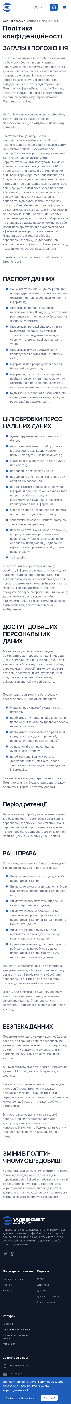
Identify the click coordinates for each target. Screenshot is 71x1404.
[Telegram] (5, 1254)
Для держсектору (47, 1302)
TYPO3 (40, 1279)
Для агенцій (43, 1290)
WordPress (43, 1284)
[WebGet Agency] (24, 1220)
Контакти (8, 1290)
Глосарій (8, 1323)
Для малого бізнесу (48, 1296)
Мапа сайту (9, 1343)
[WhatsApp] (12, 1254)
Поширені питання (13, 1279)
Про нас (7, 1284)
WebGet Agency (13, 20)
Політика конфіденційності (18, 1329)
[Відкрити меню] (64, 7)
